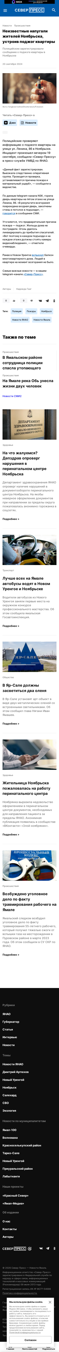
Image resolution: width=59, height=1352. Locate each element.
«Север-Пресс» (33, 274)
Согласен (30, 1340)
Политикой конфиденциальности (24, 1332)
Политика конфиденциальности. (20, 1293)
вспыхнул (38, 255)
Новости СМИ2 (12, 396)
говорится (9, 213)
